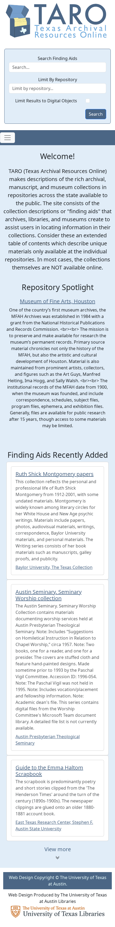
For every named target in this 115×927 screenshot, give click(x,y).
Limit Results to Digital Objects (46, 101)
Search (96, 114)
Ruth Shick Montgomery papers (55, 474)
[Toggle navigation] (7, 137)
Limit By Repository (57, 79)
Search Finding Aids (57, 58)
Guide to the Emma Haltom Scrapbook (49, 771)
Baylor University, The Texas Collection (54, 567)
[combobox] (57, 88)
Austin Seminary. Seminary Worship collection (49, 595)
